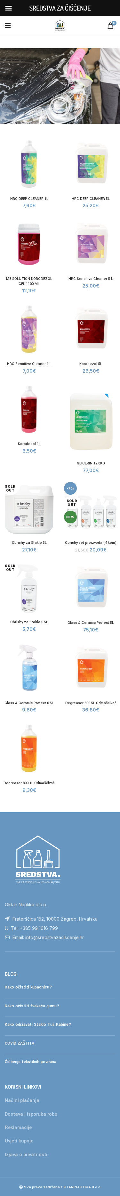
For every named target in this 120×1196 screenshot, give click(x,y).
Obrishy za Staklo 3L (29, 542)
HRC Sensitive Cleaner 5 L (90, 278)
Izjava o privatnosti (26, 1154)
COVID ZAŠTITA (19, 1043)
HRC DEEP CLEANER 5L (91, 198)
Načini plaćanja (22, 1100)
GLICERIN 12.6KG (91, 463)
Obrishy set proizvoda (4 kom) (90, 542)
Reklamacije (18, 1127)
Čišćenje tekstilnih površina (30, 1062)
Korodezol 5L (90, 363)
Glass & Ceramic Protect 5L (91, 622)
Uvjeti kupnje (19, 1141)
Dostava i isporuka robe (31, 1114)
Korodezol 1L (29, 443)
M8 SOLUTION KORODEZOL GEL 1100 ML (29, 281)
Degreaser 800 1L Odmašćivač (29, 783)
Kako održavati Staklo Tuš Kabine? (38, 1024)
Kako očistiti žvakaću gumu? (32, 1006)
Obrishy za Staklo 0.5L (29, 622)
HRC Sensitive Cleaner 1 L (29, 363)
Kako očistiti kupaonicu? (28, 987)
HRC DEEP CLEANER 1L (29, 198)
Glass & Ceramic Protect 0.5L (29, 703)
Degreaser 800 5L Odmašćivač (90, 703)
